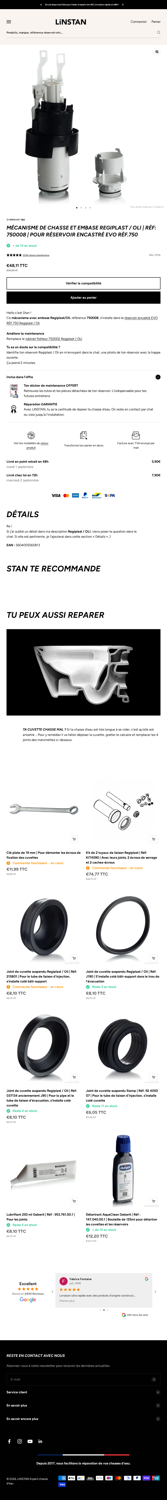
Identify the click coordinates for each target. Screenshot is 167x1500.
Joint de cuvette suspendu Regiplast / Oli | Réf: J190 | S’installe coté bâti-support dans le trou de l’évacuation (122, 976)
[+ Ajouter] (74, 839)
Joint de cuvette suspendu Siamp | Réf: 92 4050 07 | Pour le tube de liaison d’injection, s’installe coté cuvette (122, 1095)
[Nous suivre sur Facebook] (9, 1441)
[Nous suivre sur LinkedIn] (40, 1441)
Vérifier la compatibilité (83, 283)
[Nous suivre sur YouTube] (30, 1441)
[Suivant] (123, 4)
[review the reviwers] (146, 1279)
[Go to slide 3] (104, 1310)
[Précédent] (41, 4)
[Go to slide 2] (100, 1310)
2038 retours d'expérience (36, 255)
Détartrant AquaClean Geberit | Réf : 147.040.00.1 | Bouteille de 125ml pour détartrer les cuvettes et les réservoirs (121, 1219)
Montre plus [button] (67, 1301)
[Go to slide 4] (107, 1310)
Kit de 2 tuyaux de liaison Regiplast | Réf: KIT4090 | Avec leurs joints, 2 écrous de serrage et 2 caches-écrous (121, 857)
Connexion (139, 22)
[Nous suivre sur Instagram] (19, 1441)
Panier (156, 21)
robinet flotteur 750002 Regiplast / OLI (53, 339)
